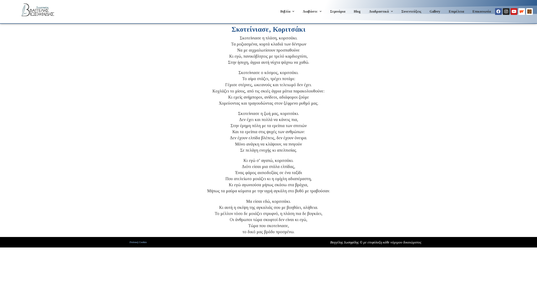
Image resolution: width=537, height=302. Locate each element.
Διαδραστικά (379, 11)
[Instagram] (506, 11)
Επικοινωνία (481, 11)
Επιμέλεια (456, 11)
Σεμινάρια (337, 11)
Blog (357, 11)
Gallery (435, 11)
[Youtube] (514, 11)
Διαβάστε (310, 11)
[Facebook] (498, 11)
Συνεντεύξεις (411, 11)
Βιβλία (285, 11)
